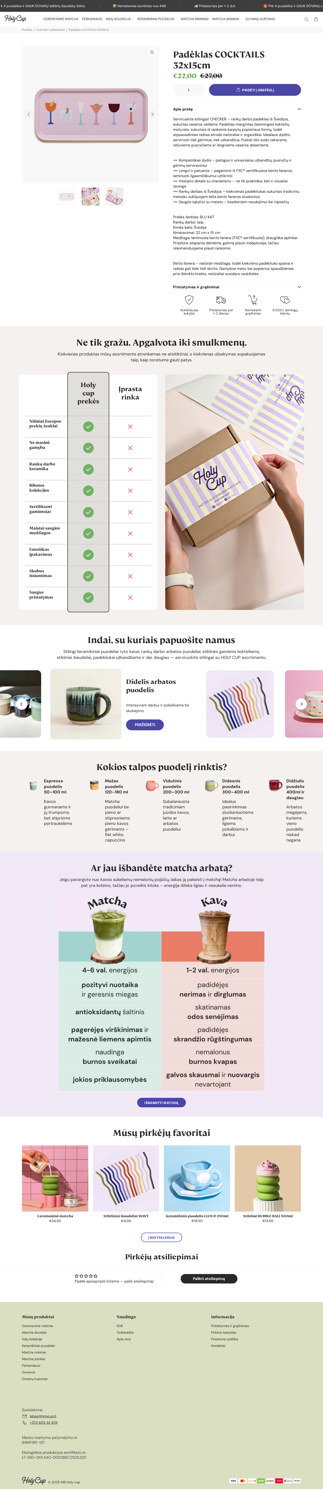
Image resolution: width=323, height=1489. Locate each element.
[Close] (224, 655)
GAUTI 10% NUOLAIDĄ (161, 805)
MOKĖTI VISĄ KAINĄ (161, 821)
